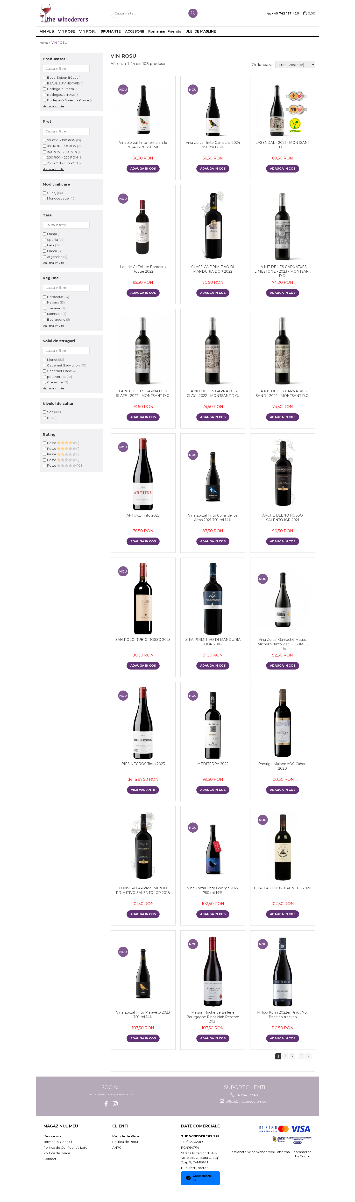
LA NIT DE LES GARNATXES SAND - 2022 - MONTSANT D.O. (282, 393)
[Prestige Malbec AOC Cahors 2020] (282, 723)
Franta (52, 251)
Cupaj (51, 193)
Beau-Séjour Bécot (62, 77)
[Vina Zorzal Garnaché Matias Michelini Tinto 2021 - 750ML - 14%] (282, 599)
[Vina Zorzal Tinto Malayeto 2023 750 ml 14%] (143, 971)
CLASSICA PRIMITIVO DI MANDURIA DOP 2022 (212, 269)
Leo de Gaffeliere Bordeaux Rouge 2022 (143, 269)
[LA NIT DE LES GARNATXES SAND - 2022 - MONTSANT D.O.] (282, 350)
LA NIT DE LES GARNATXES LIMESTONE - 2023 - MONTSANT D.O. (282, 271)
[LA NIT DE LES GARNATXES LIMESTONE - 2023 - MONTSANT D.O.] (282, 226)
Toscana (53, 308)
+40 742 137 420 (247, 1095)
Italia (51, 245)
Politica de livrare (56, 1153)
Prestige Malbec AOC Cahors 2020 (282, 766)
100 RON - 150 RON (61, 146)
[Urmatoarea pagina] (308, 1056)
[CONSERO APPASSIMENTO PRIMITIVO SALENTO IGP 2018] (143, 847)
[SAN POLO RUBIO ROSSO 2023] (143, 599)
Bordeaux (55, 297)
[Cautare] (193, 13)
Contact (49, 1159)
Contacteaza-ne (202, 1178)
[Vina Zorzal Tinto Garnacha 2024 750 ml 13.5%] (212, 109)
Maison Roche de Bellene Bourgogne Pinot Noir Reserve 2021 (212, 1016)
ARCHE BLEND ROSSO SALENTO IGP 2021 (282, 517)
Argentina (55, 257)
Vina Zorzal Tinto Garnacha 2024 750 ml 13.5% (213, 144)
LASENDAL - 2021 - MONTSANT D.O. (283, 144)
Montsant (54, 314)
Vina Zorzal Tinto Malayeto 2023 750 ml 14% (143, 1014)
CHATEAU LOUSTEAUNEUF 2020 (282, 888)
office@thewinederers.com (247, 1101)
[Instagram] (115, 1103)
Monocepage (58, 198)
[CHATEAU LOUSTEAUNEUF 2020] (282, 847)
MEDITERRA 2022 (212, 764)
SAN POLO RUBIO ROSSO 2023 (142, 639)
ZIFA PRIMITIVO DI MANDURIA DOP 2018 (213, 641)
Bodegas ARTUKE (61, 95)
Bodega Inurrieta (60, 89)
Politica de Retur (125, 1142)
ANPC (116, 1147)
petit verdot (56, 377)
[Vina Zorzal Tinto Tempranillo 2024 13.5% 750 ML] (143, 109)
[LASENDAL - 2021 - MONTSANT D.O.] (282, 109)
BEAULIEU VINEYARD (63, 83)
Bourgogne (56, 319)
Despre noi (52, 1136)
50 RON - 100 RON (61, 140)
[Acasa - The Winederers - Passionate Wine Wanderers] (64, 13)
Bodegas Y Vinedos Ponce (68, 100)
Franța (52, 234)
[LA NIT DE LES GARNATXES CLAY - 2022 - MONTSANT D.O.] (212, 350)
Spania (53, 240)
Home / (45, 42)
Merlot (52, 359)
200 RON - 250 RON (62, 157)
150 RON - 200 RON (62, 152)
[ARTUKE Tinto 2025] (143, 474)
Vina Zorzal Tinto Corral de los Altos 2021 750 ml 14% (212, 517)
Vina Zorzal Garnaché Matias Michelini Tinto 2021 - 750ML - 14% (283, 643)
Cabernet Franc (59, 371)
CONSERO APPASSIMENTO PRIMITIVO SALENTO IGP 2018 (143, 890)
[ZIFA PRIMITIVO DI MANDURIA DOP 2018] (212, 599)
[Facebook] (106, 1103)
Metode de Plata (125, 1136)
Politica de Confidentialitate (65, 1147)
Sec (50, 412)
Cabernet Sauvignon (63, 365)
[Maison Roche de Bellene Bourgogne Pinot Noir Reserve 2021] (212, 971)
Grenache (55, 382)
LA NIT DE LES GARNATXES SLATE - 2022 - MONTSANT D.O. (143, 393)
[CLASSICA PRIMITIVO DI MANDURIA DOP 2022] (212, 226)
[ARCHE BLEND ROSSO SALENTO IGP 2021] (282, 474)
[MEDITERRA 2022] (212, 723)
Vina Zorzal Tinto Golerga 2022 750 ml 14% (213, 890)
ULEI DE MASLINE (200, 31)
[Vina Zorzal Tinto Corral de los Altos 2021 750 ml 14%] (212, 474)
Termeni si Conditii (57, 1142)
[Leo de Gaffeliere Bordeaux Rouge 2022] (143, 226)
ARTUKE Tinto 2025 (143, 515)
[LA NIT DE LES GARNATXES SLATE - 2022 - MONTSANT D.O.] (143, 350)
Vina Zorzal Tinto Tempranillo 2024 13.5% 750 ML (143, 144)
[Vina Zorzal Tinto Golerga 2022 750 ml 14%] (212, 847)
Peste (52, 443)
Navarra (53, 302)
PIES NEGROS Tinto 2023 (143, 764)
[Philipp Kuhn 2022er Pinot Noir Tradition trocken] (282, 971)
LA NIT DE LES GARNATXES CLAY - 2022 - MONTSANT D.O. (213, 393)
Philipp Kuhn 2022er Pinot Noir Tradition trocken (283, 1014)
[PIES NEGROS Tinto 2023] (143, 723)
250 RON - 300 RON (62, 163)
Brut (50, 418)
